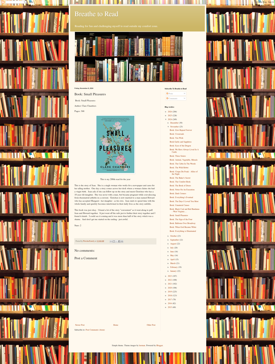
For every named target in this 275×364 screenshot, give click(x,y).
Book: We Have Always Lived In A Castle (184, 150)
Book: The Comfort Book (180, 181)
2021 (170, 283)
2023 (170, 276)
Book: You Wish (176, 137)
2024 (170, 119)
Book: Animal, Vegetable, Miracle (184, 159)
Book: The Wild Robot (179, 167)
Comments (172, 98)
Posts (170, 93)
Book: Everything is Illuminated (183, 231)
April (172, 259)
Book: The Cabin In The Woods (183, 163)
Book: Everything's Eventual (181, 197)
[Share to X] (116, 241)
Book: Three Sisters (178, 156)
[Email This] (111, 241)
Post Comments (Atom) (95, 329)
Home (115, 325)
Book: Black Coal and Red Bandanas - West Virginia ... (184, 210)
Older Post (151, 325)
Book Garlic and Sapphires (180, 141)
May (172, 255)
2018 (170, 295)
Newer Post (80, 325)
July (172, 247)
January (173, 271)
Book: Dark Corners (178, 193)
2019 (170, 291)
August (173, 243)
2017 (170, 299)
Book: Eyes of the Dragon (180, 145)
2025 (170, 115)
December (174, 122)
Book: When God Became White (183, 227)
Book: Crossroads (177, 133)
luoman (142, 345)
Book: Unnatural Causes (179, 205)
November (174, 126)
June (172, 251)
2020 (170, 287)
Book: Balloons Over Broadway (183, 223)
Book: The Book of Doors (180, 185)
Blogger (159, 345)
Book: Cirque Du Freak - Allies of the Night (184, 172)
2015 (170, 307)
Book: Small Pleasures (179, 215)
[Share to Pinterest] (122, 241)
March (173, 263)
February (174, 267)
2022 (170, 279)
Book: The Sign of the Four (181, 219)
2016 (170, 303)
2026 (170, 111)
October (173, 236)
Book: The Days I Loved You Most (184, 201)
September (174, 239)
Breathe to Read (96, 13)
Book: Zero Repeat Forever (181, 130)
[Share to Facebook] (119, 241)
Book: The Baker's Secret (180, 177)
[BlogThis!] (113, 241)
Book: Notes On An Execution (182, 189)
